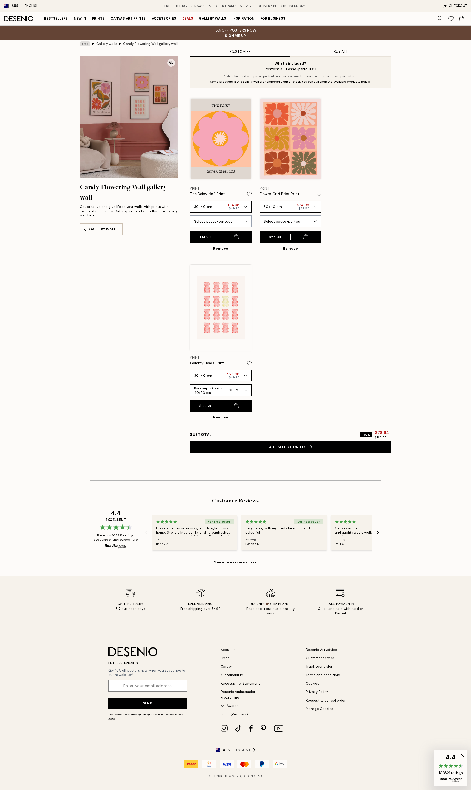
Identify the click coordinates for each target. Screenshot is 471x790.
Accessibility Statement (240, 683)
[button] (450, 768)
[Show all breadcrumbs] (85, 43)
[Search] (440, 18)
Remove (220, 248)
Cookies (312, 683)
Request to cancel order (326, 700)
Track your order (319, 667)
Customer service (320, 658)
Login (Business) (234, 714)
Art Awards (230, 706)
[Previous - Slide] (146, 532)
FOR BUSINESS (273, 18)
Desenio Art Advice (321, 650)
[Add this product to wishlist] (249, 194)
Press (225, 658)
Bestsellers (56, 18)
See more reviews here (235, 562)
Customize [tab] (240, 51)
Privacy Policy (140, 714)
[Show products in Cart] (461, 19)
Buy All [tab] (341, 51)
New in (80, 18)
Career (226, 667)
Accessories (164, 18)
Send (147, 703)
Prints (98, 18)
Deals (187, 18)
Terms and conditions (323, 675)
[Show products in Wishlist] (450, 19)
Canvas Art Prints (128, 18)
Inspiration (243, 18)
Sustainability (232, 675)
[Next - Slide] (377, 532)
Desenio (250, 776)
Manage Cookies (319, 709)
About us (228, 650)
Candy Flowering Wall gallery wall (150, 44)
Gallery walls (212, 18)
